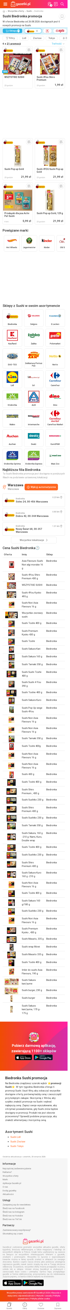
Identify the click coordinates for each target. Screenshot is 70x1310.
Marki (5, 1179)
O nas (5, 1187)
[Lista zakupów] (55, 4)
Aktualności (8, 1194)
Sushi (29, 11)
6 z (12, 43)
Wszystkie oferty (16, 11)
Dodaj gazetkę (9, 1190)
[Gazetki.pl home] (21, 4)
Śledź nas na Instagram (13, 1212)
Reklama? (7, 1172)
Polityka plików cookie (40, 1299)
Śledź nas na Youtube (13, 1215)
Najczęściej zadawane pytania (17, 1168)
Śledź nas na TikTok (12, 1219)
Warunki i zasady (44, 1296)
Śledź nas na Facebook (14, 1208)
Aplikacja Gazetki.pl (12, 1183)
